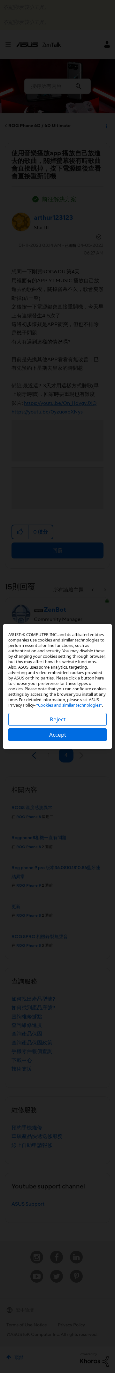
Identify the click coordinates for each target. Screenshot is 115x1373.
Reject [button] (57, 719)
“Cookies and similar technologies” (69, 705)
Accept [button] (57, 734)
